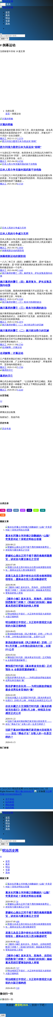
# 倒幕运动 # (6, 773)
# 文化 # (33, 773)
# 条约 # (44, 773)
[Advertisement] (26, 81)
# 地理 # (5, 754)
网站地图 (9, 805)
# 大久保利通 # (7, 783)
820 (17, 941)
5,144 (19, 270)
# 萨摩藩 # (5, 759)
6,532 (19, 299)
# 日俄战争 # (6, 768)
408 (17, 921)
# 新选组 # (44, 759)
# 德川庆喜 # (19, 778)
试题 (2, 515)
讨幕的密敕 (6, 124)
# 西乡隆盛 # (20, 773)
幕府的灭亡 (6, 375)
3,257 (19, 138)
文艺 (22, 510)
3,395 (19, 248)
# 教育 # (19, 764)
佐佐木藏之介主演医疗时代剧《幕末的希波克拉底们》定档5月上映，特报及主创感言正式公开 (28, 710)
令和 (9, 510)
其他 (7, 23)
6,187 (19, 322)
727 (17, 968)
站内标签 (9, 802)
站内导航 (9, 807)
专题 (7, 21)
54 (17, 901)
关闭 (3, 1015)
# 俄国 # (45, 778)
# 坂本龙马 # (33, 778)
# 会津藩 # (32, 768)
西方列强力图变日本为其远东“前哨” (20, 147)
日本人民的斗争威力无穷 (14, 233)
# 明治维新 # (29, 754)
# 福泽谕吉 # (43, 754)
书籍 (2, 510)
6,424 (19, 390)
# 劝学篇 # (19, 768)
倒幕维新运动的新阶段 (13, 256)
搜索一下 (4, 39)
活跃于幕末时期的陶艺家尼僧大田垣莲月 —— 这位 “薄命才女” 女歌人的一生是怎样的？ (28, 733)
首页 (7, 12)
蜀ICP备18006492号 (24, 791)
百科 (42, 510)
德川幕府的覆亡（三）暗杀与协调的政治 (23, 307)
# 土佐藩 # (5, 778)
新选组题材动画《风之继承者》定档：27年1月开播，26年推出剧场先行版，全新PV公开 (28, 646)
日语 (29, 510)
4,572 (19, 184)
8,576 (19, 344)
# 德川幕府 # (19, 759)
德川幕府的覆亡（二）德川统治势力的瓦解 (24, 330)
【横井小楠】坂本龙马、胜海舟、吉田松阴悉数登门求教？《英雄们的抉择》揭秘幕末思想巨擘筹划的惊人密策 (28, 602)
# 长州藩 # (32, 759)
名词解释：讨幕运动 (11, 353)
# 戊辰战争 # (6, 764)
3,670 (19, 161)
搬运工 (3, 138)
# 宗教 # (17, 754)
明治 (7, 18)
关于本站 (9, 799)
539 (17, 988)
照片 (36, 510)
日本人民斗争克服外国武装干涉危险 (20, 169)
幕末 (7, 15)
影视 (16, 510)
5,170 (19, 367)
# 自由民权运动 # (33, 764)
